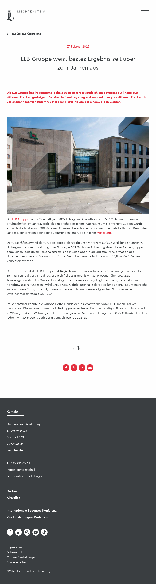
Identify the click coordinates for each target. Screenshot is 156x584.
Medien (12, 491)
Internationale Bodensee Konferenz (31, 511)
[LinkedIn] (82, 367)
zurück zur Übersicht (24, 34)
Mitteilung (104, 232)
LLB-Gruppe (20, 219)
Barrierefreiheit (17, 562)
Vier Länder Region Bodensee (27, 517)
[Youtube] (35, 532)
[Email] (90, 367)
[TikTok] (44, 532)
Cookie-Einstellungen (21, 557)
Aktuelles (13, 498)
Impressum (14, 547)
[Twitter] (74, 367)
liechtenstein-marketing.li (24, 476)
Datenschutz (15, 552)
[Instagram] (27, 532)
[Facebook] (66, 367)
